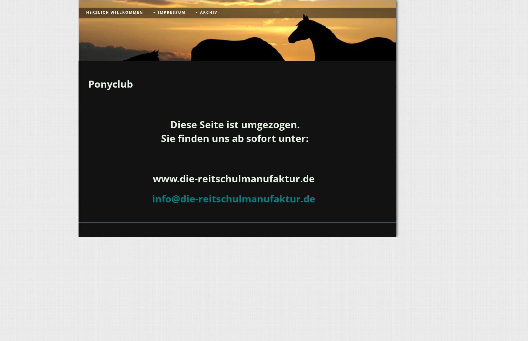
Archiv (209, 12)
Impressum (171, 12)
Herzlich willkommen (114, 12)
